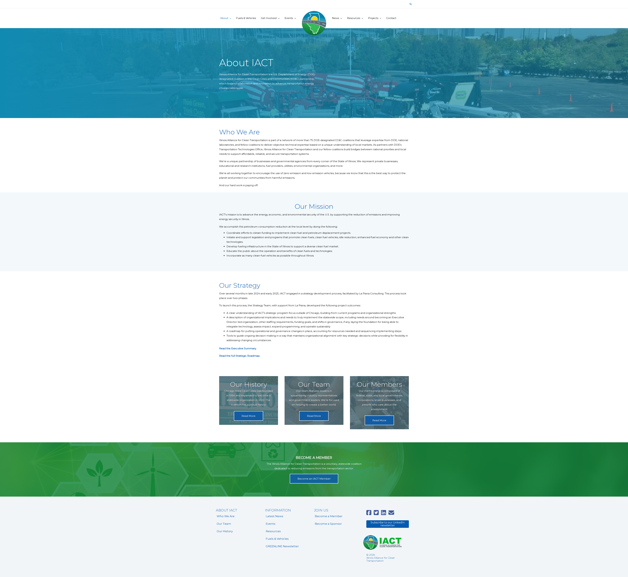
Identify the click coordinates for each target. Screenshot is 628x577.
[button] (410, 4)
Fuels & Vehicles (277, 538)
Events (270, 523)
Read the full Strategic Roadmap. (239, 355)
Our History (225, 531)
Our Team (224, 523)
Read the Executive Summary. (237, 348)
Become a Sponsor (328, 523)
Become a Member (328, 516)
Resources (273, 531)
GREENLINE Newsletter (282, 546)
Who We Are (226, 516)
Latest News (274, 516)
